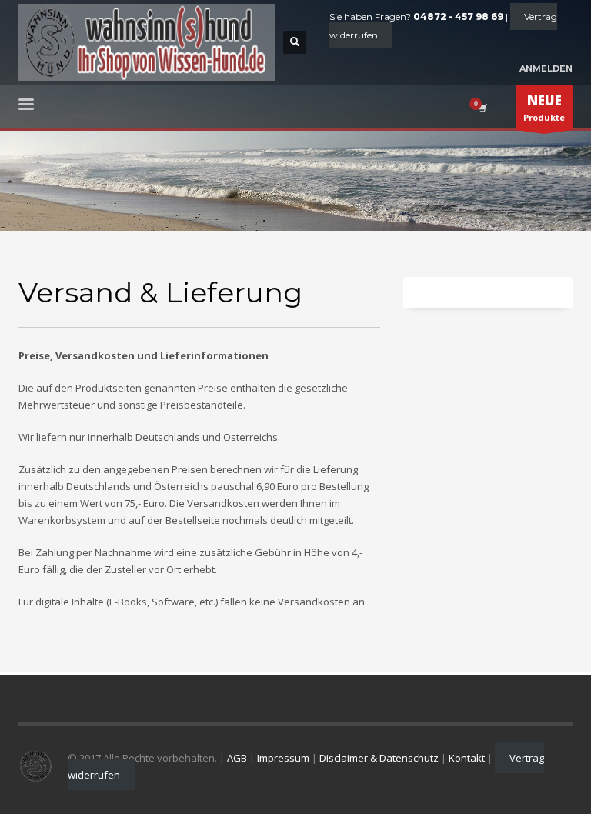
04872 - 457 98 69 (458, 16)
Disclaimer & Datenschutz (379, 758)
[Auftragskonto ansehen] (481, 107)
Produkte (544, 107)
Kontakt (467, 758)
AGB (237, 758)
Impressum (283, 758)
